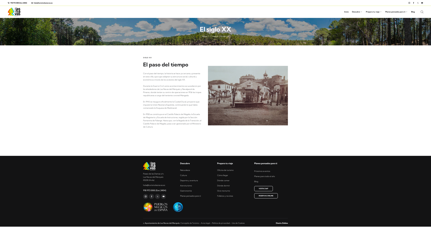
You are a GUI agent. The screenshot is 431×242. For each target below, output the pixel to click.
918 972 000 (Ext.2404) (154, 190)
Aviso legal (205, 223)
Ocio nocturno (223, 191)
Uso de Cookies (238, 223)
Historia (215, 36)
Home (204, 36)
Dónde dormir (223, 185)
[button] (210, 95)
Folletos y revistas (225, 196)
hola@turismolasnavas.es (154, 185)
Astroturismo (186, 185)
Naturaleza (185, 170)
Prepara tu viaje (372, 12)
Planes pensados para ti (395, 12)
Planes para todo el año (264, 176)
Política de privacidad (221, 223)
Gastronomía (186, 191)
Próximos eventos (262, 171)
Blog (413, 12)
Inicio (346, 12)
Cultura (183, 175)
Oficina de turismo (225, 170)
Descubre (356, 12)
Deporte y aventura (189, 180)
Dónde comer (223, 180)
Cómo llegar (222, 175)
